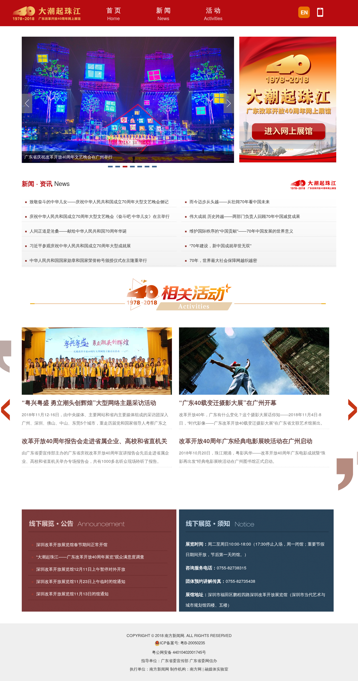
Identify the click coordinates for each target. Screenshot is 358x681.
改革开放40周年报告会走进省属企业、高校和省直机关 (94, 440)
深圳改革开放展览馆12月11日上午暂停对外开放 (80, 569)
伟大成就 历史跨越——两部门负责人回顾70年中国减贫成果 (244, 216)
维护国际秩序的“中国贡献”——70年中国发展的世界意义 (241, 231)
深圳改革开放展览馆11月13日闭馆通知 (72, 594)
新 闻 (163, 13)
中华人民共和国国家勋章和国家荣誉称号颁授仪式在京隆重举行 (88, 260)
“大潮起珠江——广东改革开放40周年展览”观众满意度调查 (90, 557)
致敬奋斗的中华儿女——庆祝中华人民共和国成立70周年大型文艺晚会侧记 (99, 202)
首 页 (113, 13)
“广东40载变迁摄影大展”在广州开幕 (227, 402)
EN (304, 12)
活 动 (213, 13)
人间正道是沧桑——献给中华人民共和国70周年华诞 (78, 231)
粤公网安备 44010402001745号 (179, 652)
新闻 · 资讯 (46, 183)
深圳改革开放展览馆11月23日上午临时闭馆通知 (80, 581)
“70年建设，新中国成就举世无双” (220, 246)
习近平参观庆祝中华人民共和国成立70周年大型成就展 (80, 246)
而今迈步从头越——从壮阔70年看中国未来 (229, 202)
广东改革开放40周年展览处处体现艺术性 (62, 157)
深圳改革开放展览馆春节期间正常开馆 (71, 544)
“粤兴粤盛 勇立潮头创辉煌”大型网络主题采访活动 (89, 402)
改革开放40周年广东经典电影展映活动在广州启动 (245, 440)
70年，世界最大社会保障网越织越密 (223, 260)
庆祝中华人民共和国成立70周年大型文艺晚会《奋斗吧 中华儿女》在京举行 (100, 216)
